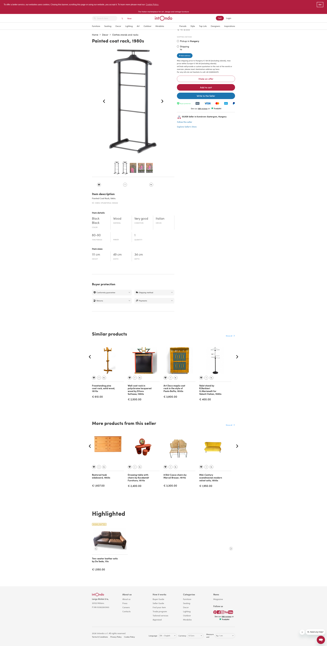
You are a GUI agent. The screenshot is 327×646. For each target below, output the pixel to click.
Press (124, 603)
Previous (104, 101)
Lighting (129, 26)
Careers (126, 607)
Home (95, 34)
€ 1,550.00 (98, 569)
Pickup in (189, 41)
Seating (107, 26)
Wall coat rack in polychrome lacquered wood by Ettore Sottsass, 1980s (139, 390)
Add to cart (206, 87)
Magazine (218, 599)
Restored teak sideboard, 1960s (101, 476)
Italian (160, 218)
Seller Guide (158, 603)
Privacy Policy (115, 637)
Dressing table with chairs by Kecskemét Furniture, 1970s (138, 477)
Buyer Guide (158, 599)
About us (126, 599)
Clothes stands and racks (125, 34)
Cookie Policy (129, 637)
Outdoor (147, 26)
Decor (118, 26)
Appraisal (157, 619)
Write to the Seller (206, 95)
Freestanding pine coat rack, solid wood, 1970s (103, 388)
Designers (215, 26)
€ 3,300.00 (170, 485)
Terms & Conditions (100, 637)
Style (192, 26)
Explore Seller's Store (187, 126)
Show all (229, 336)
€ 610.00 (97, 396)
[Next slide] (231, 549)
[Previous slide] (96, 549)
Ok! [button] (320, 5)
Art (138, 26)
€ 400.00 (205, 399)
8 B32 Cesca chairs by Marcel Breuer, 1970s (175, 476)
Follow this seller (184, 122)
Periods (182, 26)
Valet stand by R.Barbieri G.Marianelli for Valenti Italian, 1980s (210, 390)
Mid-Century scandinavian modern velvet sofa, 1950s (210, 477)
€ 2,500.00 (134, 399)
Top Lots (203, 26)
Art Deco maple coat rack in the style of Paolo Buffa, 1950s (174, 388)
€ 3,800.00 (170, 396)
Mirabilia (159, 26)
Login (228, 18)
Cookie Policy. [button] (152, 4)
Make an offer (205, 78)
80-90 (96, 235)
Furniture (96, 26)
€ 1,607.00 (98, 485)
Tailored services (160, 615)
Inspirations (229, 26)
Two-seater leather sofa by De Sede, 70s (105, 560)
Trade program (160, 611)
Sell (219, 18)
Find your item (159, 607)
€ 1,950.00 (205, 486)
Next (162, 101)
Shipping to (184, 48)
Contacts (126, 611)
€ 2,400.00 (134, 486)
